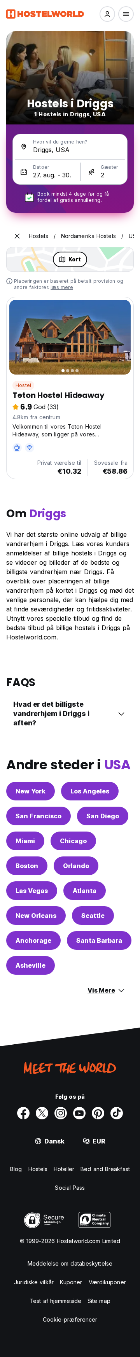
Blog (16, 1169)
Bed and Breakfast (105, 1169)
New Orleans (36, 915)
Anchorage (33, 940)
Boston (27, 866)
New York (31, 791)
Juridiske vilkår (34, 1282)
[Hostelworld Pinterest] (98, 1113)
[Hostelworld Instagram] (60, 1113)
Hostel (23, 385)
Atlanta (84, 891)
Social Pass (70, 1187)
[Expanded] (17, 236)
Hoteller (64, 1169)
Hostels (38, 1169)
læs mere (62, 287)
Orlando (76, 866)
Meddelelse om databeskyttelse (70, 1263)
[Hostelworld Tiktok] (116, 1113)
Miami (25, 841)
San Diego (102, 816)
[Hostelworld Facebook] (23, 1113)
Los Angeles (89, 791)
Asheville (31, 965)
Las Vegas (32, 891)
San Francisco (38, 816)
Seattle (93, 915)
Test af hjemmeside (55, 1300)
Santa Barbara (99, 940)
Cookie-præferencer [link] (70, 1319)
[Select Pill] (107, 14)
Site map (99, 1300)
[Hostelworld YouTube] (79, 1113)
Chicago (73, 841)
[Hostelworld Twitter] (42, 1113)
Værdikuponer (107, 1282)
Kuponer (71, 1282)
